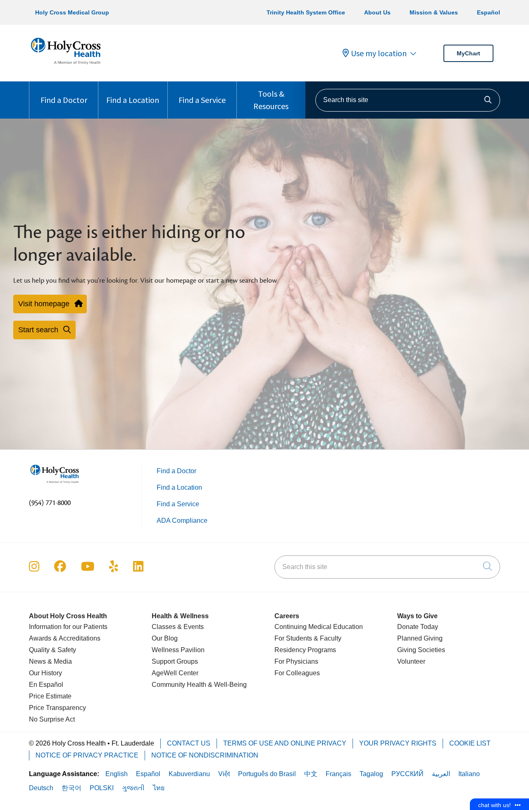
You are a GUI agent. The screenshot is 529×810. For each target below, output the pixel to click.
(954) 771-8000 (50, 502)
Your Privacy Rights (397, 743)
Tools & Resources (270, 99)
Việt (224, 773)
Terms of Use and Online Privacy (284, 743)
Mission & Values (434, 12)
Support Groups (175, 661)
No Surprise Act (52, 719)
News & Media (50, 661)
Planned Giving (420, 638)
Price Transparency (57, 707)
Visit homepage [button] (43, 304)
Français (338, 773)
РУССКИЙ (407, 773)
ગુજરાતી (133, 787)
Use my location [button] (379, 53)
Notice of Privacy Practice (87, 755)
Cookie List (470, 743)
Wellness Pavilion (178, 649)
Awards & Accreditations (64, 638)
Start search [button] (38, 330)
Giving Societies (421, 649)
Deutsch (41, 787)
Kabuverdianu (189, 773)
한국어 (71, 787)
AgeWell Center (175, 673)
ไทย (158, 787)
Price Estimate (50, 696)
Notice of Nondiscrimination (204, 755)
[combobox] (407, 100)
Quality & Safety (52, 649)
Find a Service (202, 100)
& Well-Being (226, 684)
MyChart (468, 53)
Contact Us (188, 743)
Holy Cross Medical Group (72, 12)
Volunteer (411, 661)
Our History (45, 673)
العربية (441, 773)
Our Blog (165, 638)
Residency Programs (305, 649)
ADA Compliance (182, 520)
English (116, 773)
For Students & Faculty (307, 638)
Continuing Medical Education (318, 626)
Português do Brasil (267, 773)
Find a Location (132, 100)
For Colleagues (297, 673)
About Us (377, 12)
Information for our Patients (68, 626)
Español (488, 12)
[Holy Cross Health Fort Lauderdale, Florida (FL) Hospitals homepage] (65, 65)
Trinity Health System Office (306, 12)
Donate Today (417, 626)
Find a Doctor (64, 100)
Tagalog (371, 773)
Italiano (469, 773)
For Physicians (296, 661)
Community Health (179, 684)
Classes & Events (178, 626)
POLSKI (102, 787)
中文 (310, 773)
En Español (46, 684)
